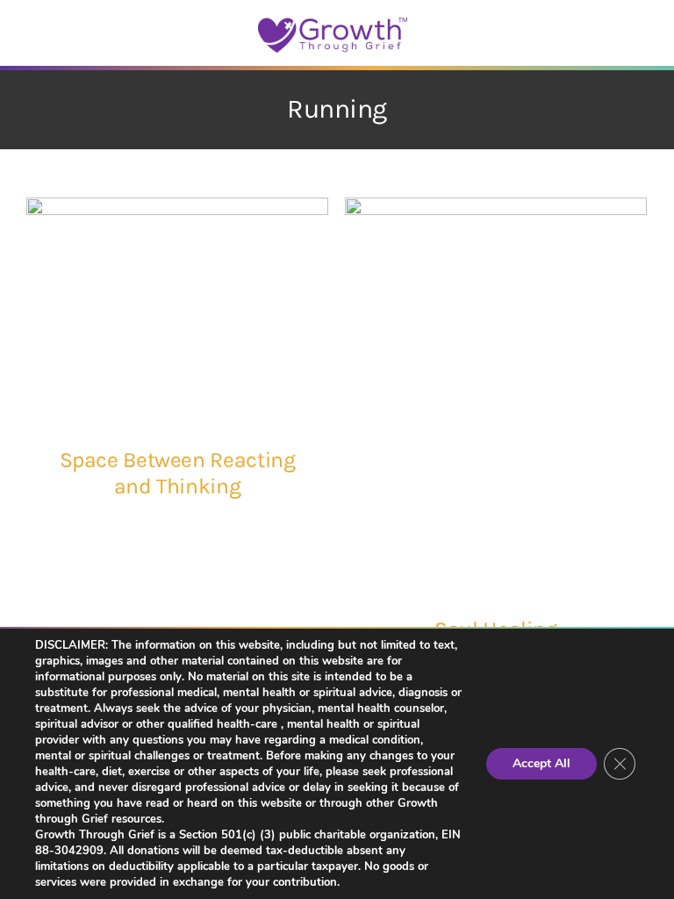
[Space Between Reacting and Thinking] (177, 309)
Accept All (541, 763)
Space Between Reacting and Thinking (178, 473)
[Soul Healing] (496, 394)
